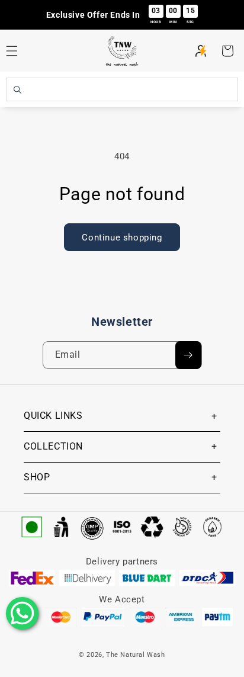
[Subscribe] (188, 355)
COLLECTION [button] (53, 446)
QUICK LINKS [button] (53, 415)
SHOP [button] (37, 477)
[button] (227, 51)
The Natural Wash (135, 655)
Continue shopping (122, 237)
